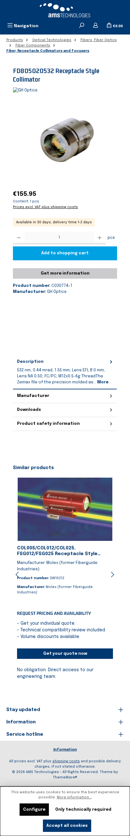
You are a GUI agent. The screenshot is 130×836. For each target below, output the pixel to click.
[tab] (65, 372)
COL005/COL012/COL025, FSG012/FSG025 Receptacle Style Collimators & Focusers (57, 551)
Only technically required (83, 810)
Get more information (65, 273)
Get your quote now (65, 654)
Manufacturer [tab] (33, 396)
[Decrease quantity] (19, 238)
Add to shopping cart (65, 253)
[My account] (96, 26)
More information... (74, 797)
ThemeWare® (65, 777)
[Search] (82, 26)
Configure (34, 810)
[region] (65, 142)
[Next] (112, 574)
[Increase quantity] (99, 238)
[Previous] (17, 574)
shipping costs (66, 761)
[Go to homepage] (65, 10)
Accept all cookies (67, 826)
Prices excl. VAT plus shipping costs (45, 207)
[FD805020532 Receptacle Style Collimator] (65, 142)
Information (65, 750)
